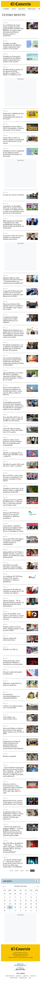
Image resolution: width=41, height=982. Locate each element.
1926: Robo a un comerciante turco (10, 718)
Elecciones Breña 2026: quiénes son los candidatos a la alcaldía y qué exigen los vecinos (13, 306)
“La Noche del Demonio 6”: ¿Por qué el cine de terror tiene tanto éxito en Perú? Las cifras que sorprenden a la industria (13, 863)
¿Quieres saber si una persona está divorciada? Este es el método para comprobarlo (12, 442)
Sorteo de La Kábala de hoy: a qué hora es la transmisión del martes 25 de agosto (13, 116)
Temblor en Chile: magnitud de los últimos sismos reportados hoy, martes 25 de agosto (12, 45)
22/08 (16, 870)
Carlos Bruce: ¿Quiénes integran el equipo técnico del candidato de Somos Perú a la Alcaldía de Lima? (13, 528)
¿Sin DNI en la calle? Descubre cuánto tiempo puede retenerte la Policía (13, 566)
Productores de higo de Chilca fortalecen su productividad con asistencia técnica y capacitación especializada (13, 745)
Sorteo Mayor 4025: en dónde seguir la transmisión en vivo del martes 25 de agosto (13, 140)
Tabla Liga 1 (32, 9)
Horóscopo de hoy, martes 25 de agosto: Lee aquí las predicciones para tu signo (13, 802)
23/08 (21, 870)
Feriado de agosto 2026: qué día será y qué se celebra (13, 465)
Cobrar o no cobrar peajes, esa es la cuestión (13, 706)
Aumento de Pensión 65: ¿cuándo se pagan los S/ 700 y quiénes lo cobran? (13, 591)
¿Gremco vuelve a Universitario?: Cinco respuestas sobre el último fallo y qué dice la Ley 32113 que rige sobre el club (13, 788)
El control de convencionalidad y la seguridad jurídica (11, 696)
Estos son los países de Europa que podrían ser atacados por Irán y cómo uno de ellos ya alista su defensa (12, 391)
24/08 (27, 870)
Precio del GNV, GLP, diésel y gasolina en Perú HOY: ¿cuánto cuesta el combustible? (13, 541)
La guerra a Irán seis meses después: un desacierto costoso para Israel (13, 237)
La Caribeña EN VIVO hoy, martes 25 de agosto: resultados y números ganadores (13, 578)
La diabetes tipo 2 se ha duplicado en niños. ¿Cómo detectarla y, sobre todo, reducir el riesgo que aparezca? (13, 815)
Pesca (14, 9)
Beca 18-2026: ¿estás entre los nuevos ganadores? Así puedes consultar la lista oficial (13, 478)
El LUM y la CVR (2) (10, 649)
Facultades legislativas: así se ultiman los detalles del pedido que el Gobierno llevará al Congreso (13, 347)
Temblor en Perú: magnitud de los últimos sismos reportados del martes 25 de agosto (13, 153)
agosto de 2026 (20, 886)
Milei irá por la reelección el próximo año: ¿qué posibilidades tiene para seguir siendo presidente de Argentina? (13, 224)
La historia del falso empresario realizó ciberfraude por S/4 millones (10, 319)
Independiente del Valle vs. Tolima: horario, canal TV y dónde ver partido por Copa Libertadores (13, 554)
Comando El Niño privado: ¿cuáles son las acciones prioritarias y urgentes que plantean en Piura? (13, 293)
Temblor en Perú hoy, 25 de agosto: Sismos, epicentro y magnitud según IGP (13, 490)
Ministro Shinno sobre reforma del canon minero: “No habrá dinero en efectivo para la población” (13, 280)
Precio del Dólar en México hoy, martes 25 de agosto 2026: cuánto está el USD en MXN (13, 730)
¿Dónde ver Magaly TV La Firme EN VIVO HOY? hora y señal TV (13, 454)
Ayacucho (21, 9)
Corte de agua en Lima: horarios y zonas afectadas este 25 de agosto (13, 430)
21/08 (11, 870)
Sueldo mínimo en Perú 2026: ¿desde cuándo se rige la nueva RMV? (13, 628)
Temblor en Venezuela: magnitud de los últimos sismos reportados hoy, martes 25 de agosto (12, 59)
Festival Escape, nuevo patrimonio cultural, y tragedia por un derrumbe (13, 662)
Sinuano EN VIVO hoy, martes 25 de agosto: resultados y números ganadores (11, 515)
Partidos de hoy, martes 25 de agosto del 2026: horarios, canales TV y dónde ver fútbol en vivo (13, 72)
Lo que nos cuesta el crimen (13, 195)
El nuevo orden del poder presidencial (12, 673)
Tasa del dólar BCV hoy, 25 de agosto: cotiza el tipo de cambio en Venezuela (13, 418)
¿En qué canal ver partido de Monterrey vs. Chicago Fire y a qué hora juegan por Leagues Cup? (12, 502)
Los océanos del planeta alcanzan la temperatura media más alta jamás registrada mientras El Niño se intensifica (13, 361)
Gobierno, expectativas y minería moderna (12, 684)
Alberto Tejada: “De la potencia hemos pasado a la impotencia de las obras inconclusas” (13, 603)
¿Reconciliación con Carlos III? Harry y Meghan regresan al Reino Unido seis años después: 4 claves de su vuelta (13, 376)
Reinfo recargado (9, 756)
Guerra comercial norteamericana (9, 639)
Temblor (6, 9)
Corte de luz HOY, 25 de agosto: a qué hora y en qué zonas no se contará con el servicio (13, 616)
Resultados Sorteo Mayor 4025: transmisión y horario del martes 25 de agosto (13, 128)
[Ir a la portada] (20, 949)
